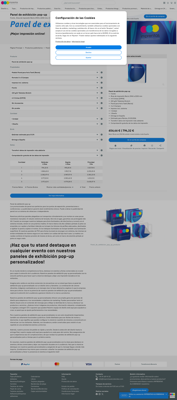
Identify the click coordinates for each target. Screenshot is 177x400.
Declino (88, 52)
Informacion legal (78, 42)
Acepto (88, 47)
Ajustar (88, 58)
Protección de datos (63, 42)
